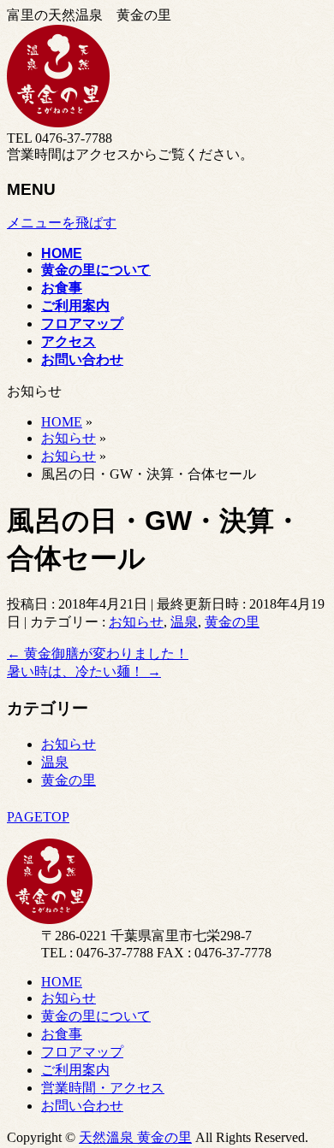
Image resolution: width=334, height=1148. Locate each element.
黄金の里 (232, 622)
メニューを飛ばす (61, 222)
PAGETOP (38, 816)
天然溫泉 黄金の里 (135, 1137)
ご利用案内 (75, 1070)
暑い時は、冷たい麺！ (84, 671)
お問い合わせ (82, 1105)
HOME (61, 981)
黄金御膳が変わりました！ (97, 653)
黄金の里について (96, 1016)
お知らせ (136, 622)
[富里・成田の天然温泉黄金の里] (58, 122)
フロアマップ (82, 1052)
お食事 (61, 1034)
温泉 (184, 622)
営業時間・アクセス (102, 1087)
